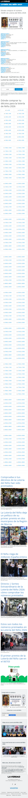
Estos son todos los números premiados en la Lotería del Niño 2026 (14, 626)
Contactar (3, 792)
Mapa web (8, 795)
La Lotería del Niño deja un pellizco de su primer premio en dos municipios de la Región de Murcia (14, 518)
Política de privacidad (16, 793)
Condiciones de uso (5, 793)
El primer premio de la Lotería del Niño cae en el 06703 (13, 658)
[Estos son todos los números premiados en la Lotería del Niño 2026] (14, 641)
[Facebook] (12, 784)
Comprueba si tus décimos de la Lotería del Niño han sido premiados (12, 481)
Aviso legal (23, 792)
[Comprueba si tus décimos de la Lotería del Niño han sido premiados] (14, 497)
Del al (7, 110)
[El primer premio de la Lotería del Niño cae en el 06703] (14, 673)
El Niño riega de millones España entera (14, 555)
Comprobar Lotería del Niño (14, 710)
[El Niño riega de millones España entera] (14, 567)
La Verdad (14, 777)
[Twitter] (15, 784)
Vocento (14, 788)
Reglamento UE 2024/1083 (13, 792)
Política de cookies (16, 795)
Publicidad (24, 793)
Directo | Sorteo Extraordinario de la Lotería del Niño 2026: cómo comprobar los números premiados (13, 589)
